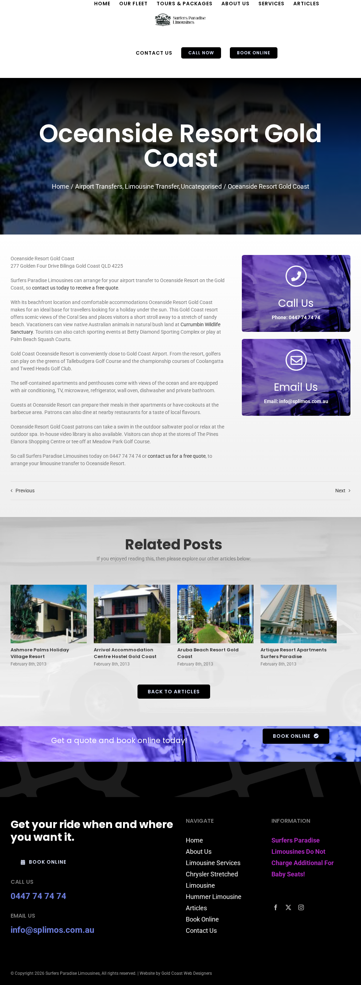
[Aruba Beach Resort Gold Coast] (215, 614)
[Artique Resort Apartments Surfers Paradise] (299, 614)
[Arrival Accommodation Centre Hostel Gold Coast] (132, 614)
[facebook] (276, 907)
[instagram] (301, 907)
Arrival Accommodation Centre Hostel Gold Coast (125, 653)
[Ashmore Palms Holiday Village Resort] (49, 614)
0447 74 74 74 (38, 896)
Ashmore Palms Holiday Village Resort (40, 653)
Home (194, 840)
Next (340, 490)
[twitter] (288, 907)
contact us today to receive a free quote (75, 288)
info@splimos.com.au (52, 930)
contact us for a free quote (177, 456)
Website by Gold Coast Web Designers (176, 973)
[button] (16, 626)
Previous (25, 490)
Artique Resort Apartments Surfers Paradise (293, 653)
